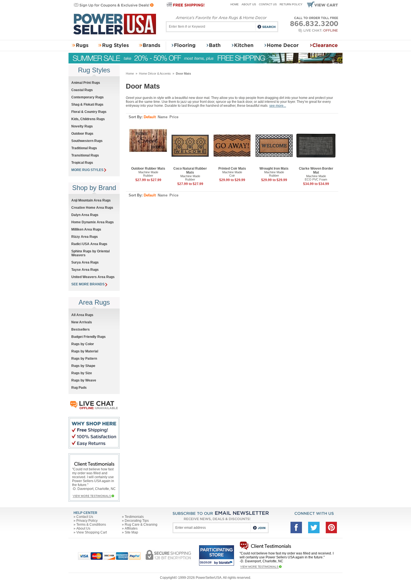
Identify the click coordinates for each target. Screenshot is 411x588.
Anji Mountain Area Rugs (91, 200)
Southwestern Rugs (87, 141)
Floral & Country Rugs (89, 112)
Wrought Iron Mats (274, 168)
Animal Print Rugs (85, 83)
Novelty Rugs (82, 126)
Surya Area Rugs (85, 262)
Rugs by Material (84, 351)
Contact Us (268, 4)
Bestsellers (80, 329)
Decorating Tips (137, 521)
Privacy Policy (87, 521)
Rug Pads (79, 388)
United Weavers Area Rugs (93, 277)
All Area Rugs (82, 315)
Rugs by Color (82, 344)
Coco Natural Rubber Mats (190, 170)
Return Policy (291, 4)
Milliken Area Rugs (86, 229)
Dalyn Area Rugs (84, 215)
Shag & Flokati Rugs (87, 104)
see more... (277, 106)
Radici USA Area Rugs (89, 244)
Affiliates (131, 528)
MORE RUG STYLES (87, 170)
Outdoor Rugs (82, 134)
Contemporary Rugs (87, 97)
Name (162, 117)
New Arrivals (81, 322)
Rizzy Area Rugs (84, 237)
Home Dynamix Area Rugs (92, 222)
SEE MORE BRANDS (88, 284)
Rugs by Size (81, 373)
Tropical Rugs (82, 163)
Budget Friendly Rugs (88, 337)
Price (173, 117)
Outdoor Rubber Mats (148, 168)
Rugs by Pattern (84, 359)
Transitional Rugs (85, 155)
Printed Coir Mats (232, 168)
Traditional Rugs (84, 148)
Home (234, 4)
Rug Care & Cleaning (141, 525)
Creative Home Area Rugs (92, 208)
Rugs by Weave (83, 380)
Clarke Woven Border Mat (316, 170)
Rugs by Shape (83, 366)
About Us (249, 4)
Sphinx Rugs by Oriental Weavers (90, 253)
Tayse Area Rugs (85, 270)
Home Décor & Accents (155, 73)
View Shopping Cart (91, 532)
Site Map (131, 532)
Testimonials (134, 517)
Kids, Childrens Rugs (88, 119)
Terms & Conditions (91, 525)
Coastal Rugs (82, 90)
